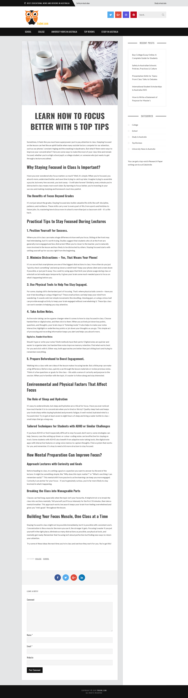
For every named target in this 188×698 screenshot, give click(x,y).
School (28, 31)
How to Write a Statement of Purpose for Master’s (144, 99)
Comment (30, 599)
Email (29, 646)
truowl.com (102, 690)
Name (30, 635)
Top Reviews (137, 143)
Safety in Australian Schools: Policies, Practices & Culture (144, 67)
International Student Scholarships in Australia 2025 (147, 88)
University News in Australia (64, 31)
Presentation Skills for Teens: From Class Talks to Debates (144, 77)
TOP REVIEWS (89, 31)
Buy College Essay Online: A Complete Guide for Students (145, 56)
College (41, 31)
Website (30, 657)
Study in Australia (160, 3)
